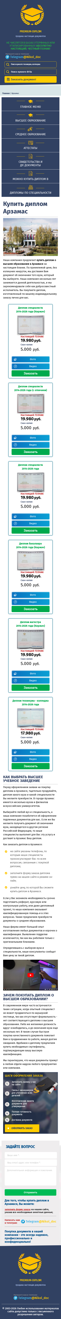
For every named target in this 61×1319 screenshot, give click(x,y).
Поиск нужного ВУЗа (21, 72)
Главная (6, 93)
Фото (33, 359)
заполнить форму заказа (17, 1209)
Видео (33, 366)
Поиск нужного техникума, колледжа (25, 64)
